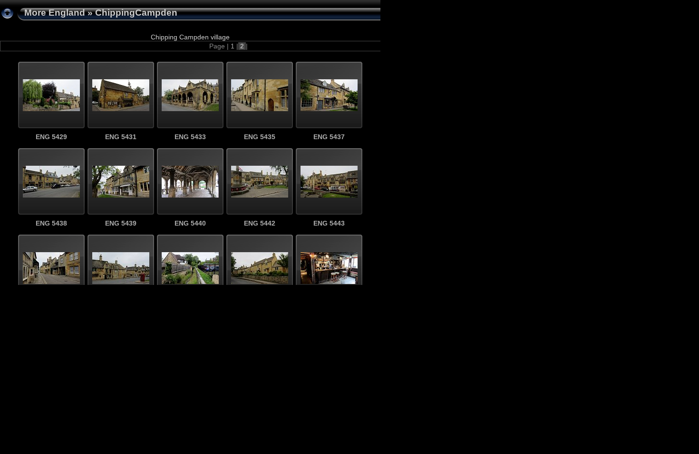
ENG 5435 (259, 137)
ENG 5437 (329, 137)
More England (54, 13)
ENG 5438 (51, 223)
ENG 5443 (329, 223)
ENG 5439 (120, 223)
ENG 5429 (51, 137)
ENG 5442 (259, 223)
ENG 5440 (190, 223)
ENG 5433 (190, 137)
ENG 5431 (120, 137)
